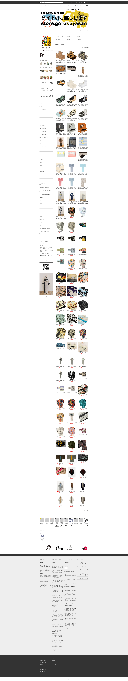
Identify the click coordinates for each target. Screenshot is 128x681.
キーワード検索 (42, 243)
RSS (40, 673)
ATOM (43, 673)
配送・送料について (43, 662)
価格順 (85, 47)
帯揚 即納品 (58, 39)
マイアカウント (54, 658)
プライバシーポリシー (43, 667)
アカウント (71, 2)
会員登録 (76, 2)
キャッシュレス (42, 245)
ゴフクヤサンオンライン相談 (44, 253)
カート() (86, 2)
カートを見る (54, 664)
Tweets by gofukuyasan (43, 233)
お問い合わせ (81, 5)
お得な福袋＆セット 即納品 (60, 36)
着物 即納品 (79, 36)
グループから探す (53, 5)
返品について (42, 664)
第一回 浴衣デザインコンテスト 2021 (46, 255)
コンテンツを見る (59, 5)
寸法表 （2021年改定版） (44, 241)
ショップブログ (42, 671)
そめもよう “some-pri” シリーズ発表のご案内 (46, 251)
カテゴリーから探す (46, 5)
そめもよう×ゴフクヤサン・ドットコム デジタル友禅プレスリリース (46, 248)
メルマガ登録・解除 (71, 5)
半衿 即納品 (68, 39)
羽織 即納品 (68, 36)
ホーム (41, 5)
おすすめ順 (81, 47)
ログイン (81, 2)
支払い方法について (43, 660)
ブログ (77, 5)
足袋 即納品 (79, 39)
